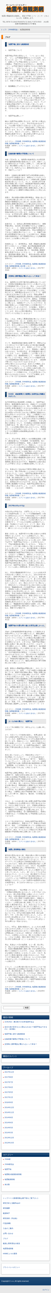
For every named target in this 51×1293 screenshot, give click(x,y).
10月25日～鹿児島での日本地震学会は (19, 1022)
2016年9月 (9, 1102)
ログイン (45, 1290)
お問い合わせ (8, 1233)
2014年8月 (9, 1117)
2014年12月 (9, 1107)
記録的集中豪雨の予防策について (21, 154)
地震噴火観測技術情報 (13, 1174)
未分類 (22, 266)
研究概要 (6, 1208)
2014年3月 (9, 1133)
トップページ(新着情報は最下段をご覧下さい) (20, 1198)
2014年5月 (9, 1128)
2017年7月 (9, 1082)
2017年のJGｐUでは (16, 506)
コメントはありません (27, 146)
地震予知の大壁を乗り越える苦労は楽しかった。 (27, 626)
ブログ (5, 1239)
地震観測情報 (14, 143)
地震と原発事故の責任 (17, 849)
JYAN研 (18, 141)
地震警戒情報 (8, 1249)
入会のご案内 (8, 1228)
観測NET (6, 1213)
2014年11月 (9, 1112)
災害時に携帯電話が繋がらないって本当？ (24, 276)
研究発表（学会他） (10, 1218)
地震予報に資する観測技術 (18, 44)
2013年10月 (9, 1143)
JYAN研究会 (26, 141)
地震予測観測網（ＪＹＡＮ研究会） (25, 8)
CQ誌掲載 (7, 1223)
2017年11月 (9, 1072)
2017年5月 (9, 1092)
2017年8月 (9, 1077)
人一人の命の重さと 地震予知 (20, 721)
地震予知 (8, 1169)
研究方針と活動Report (11, 1203)
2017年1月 (9, 1097)
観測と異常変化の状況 (11, 1243)
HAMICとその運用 (10, 1254)
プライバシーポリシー (11, 1267)
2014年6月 (9, 1123)
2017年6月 (9, 1087)
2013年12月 (9, 1138)
